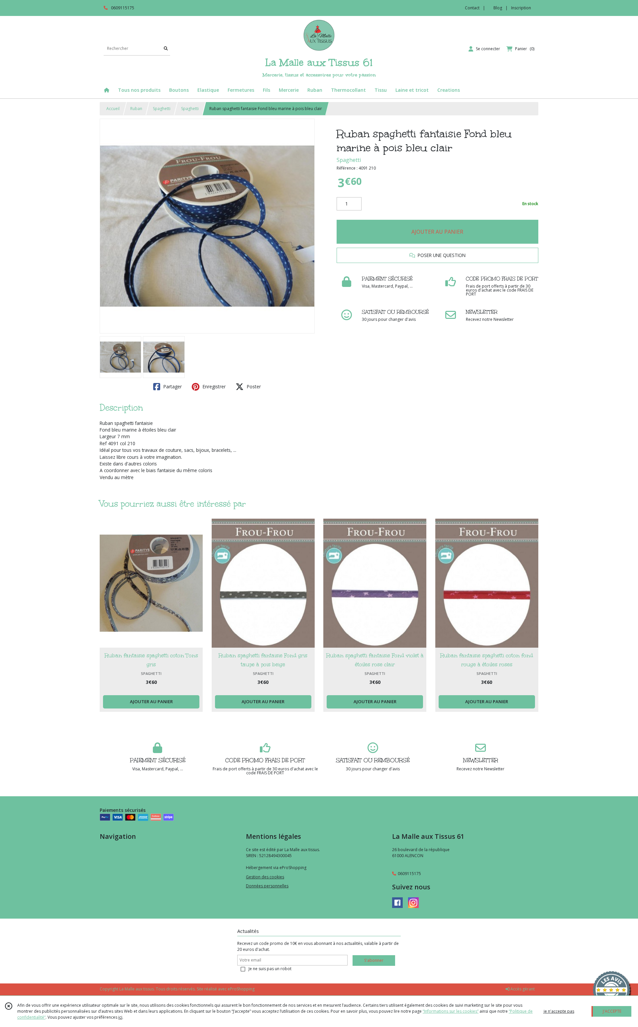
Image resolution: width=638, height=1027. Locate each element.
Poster (253, 386)
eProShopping (241, 989)
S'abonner (373, 960)
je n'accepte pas (559, 1011)
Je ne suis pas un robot (270, 968)
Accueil (113, 108)
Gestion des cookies (265, 877)
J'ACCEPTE (612, 1011)
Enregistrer (213, 386)
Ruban (136, 108)
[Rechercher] (165, 48)
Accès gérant (522, 989)
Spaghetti (161, 108)
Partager (172, 386)
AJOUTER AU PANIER (437, 231)
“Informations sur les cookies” (450, 1011)
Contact (472, 8)
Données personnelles (267, 886)
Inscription (521, 8)
